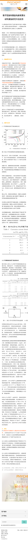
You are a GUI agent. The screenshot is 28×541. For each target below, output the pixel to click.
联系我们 (3, 530)
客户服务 (4, 511)
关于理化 (4, 515)
